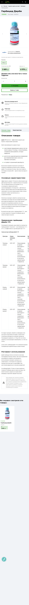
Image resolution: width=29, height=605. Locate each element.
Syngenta (18, 51)
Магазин (5, 6)
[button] (2, 34)
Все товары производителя (14, 53)
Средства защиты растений (13, 6)
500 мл (4, 62)
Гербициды (23, 6)
